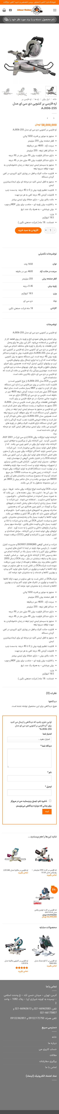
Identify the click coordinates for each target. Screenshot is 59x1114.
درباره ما (52, 1043)
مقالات (53, 1055)
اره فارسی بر (26, 99)
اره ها (37, 99)
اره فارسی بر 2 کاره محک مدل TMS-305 (46, 962)
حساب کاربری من (48, 1049)
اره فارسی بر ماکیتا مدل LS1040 (15, 870)
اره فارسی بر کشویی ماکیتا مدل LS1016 (16, 962)
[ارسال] (6, 19)
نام (49, 772)
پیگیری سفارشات (48, 1061)
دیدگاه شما (46, 746)
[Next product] (53, 118)
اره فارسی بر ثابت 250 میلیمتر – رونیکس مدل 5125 (44, 871)
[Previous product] (47, 118)
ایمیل (48, 786)
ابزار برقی (46, 99)
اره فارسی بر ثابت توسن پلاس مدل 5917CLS (46, 911)
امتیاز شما (47, 734)
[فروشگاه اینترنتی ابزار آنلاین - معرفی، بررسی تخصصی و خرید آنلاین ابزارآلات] (30, 10)
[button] (55, 10)
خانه (55, 99)
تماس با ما (51, 1067)
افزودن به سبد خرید (28, 230)
